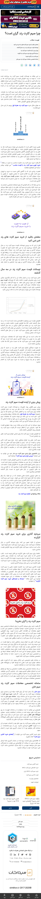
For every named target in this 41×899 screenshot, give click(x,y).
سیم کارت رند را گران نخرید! (32, 56)
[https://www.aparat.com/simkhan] (30, 854)
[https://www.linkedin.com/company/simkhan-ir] (15, 854)
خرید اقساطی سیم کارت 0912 (30, 768)
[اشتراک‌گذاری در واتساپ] (21, 65)
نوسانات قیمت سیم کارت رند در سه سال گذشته (27, 48)
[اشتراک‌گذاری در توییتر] (34, 65)
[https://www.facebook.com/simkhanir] (18, 854)
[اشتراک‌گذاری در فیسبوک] (38, 65)
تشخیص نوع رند (33, 779)
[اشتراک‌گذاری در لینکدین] (30, 65)
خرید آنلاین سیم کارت (32, 764)
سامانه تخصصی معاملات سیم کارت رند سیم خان (27, 59)
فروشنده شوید (34, 782)
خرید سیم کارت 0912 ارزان (31, 771)
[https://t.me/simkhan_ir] (26, 854)
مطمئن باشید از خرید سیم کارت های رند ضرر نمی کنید (26, 45)
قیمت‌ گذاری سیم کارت (32, 775)
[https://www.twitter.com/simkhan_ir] (22, 854)
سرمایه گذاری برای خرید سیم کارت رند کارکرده (28, 53)
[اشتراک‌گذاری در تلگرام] (26, 65)
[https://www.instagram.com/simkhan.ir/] (11, 854)
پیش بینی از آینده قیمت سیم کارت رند (29, 51)
